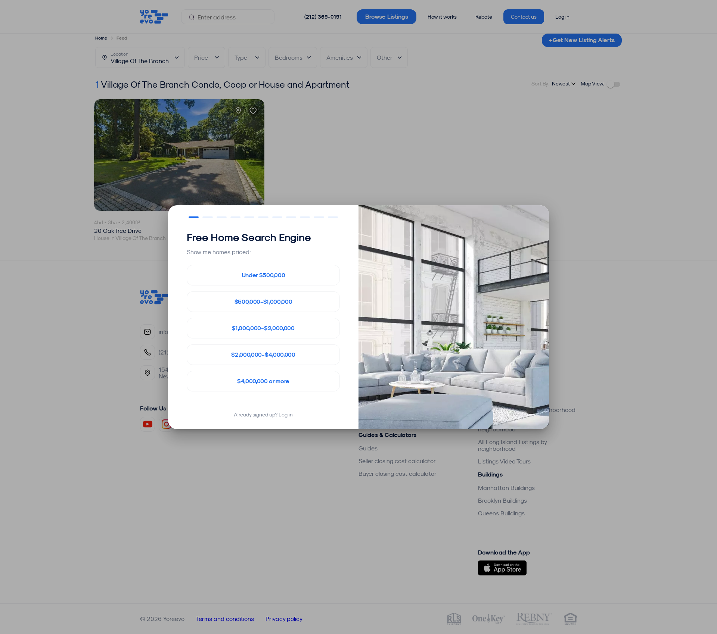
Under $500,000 (263, 275)
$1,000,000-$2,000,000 (263, 328)
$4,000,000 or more (263, 381)
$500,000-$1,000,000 (263, 302)
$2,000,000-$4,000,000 (263, 355)
